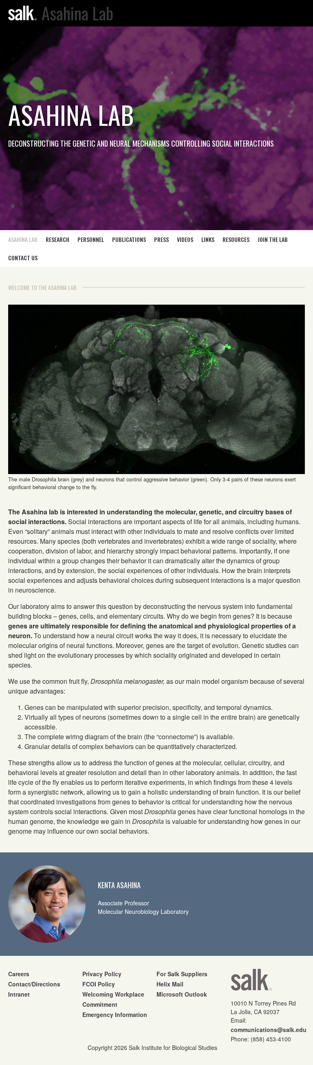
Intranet (19, 994)
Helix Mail (169, 984)
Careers (18, 974)
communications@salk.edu (268, 1029)
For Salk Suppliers (181, 974)
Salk (251, 982)
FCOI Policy (98, 984)
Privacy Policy (101, 974)
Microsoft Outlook (181, 994)
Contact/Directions (34, 984)
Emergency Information (114, 1014)
